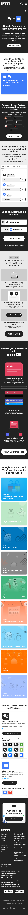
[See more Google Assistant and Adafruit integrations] (7, 744)
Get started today (14, 45)
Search (3, 849)
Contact (8, 903)
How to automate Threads (7, 882)
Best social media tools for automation (10, 886)
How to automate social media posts (10, 884)
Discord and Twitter (19, 860)
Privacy (14, 903)
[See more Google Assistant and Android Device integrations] (18, 749)
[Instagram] (10, 908)
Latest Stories (6, 864)
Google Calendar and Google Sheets (19, 841)
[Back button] (2, 11)
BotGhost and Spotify (19, 847)
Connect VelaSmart (10, 782)
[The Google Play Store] (19, 891)
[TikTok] (20, 908)
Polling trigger (11, 176)
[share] (26, 11)
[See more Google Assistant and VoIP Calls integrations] (18, 755)
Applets (3, 840)
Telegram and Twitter (19, 858)
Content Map (4, 847)
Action (9, 195)
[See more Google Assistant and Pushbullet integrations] (18, 744)
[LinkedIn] (7, 908)
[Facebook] (4, 908)
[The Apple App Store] (8, 891)
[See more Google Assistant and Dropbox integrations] (7, 755)
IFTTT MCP (4, 843)
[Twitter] (17, 908)
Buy (3, 728)
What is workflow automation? (8, 873)
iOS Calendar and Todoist (20, 855)
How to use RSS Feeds (7, 875)
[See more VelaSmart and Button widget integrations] (7, 792)
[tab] (2, 167)
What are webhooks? (6, 877)
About (20, 903)
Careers (12, 900)
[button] (26, 4)
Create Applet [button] (14, 238)
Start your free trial (14, 452)
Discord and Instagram (19, 836)
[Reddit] (24, 908)
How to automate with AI (7, 866)
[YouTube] (14, 908)
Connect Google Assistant (12, 733)
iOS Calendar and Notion (20, 838)
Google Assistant (12, 26)
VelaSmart (7, 28)
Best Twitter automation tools (8, 869)
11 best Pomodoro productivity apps (10, 880)
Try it (23, 179)
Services (3, 836)
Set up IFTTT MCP (14, 136)
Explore (4, 834)
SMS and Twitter (18, 850)
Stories (3, 838)
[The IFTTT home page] (5, 3)
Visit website (5, 778)
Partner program (21, 900)
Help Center (4, 845)
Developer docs (5, 854)
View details (7, 179)
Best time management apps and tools (10, 871)
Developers (6, 900)
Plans (2, 851)
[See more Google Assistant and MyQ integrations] (7, 749)
